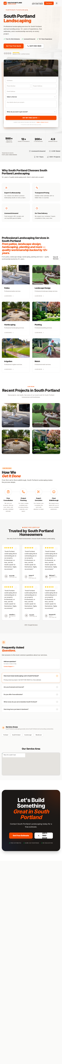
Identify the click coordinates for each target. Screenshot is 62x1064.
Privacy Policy (44, 122)
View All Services (55, 258)
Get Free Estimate (21, 835)
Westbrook (39, 735)
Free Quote (49, 3)
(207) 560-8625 (35, 46)
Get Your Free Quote (13, 46)
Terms (38, 122)
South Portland (16, 735)
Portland (5, 735)
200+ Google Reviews (31, 625)
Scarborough (28, 735)
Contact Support (8, 666)
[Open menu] (56, 3)
